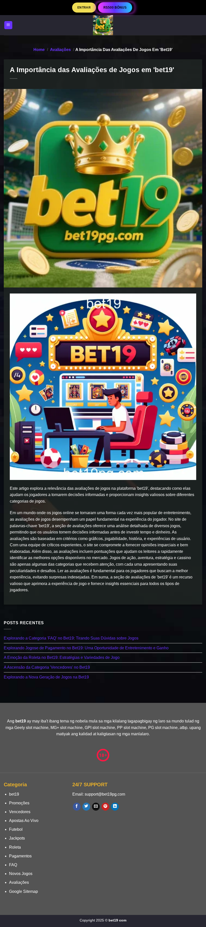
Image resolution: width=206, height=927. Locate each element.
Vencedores (19, 812)
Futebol (16, 829)
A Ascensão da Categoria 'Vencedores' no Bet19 (47, 667)
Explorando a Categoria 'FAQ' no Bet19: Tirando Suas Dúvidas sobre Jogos (71, 638)
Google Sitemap (23, 891)
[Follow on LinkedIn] (115, 807)
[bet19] (103, 25)
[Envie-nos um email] (96, 807)
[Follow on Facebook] (77, 807)
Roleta (15, 847)
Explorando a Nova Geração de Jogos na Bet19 (46, 677)
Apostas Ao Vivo (23, 820)
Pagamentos (20, 856)
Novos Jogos (20, 873)
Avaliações (60, 49)
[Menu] (8, 25)
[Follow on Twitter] (86, 807)
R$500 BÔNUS (115, 7)
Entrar (84, 7)
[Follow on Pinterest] (105, 807)
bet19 (14, 794)
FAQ (13, 865)
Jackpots (17, 838)
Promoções (19, 803)
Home (39, 49)
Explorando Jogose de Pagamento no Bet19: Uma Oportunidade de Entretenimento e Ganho (86, 648)
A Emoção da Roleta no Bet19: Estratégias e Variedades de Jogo (62, 657)
